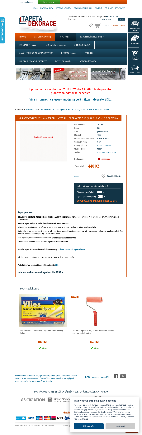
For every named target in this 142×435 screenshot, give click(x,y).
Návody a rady (46, 8)
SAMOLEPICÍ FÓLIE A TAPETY (92, 36)
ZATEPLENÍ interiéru (63, 61)
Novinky (22, 36)
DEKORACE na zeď (68, 53)
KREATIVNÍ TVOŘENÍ (88, 61)
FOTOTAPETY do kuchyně (55, 44)
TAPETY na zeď (65, 36)
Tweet (76, 176)
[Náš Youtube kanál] (123, 376)
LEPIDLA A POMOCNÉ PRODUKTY (33, 61)
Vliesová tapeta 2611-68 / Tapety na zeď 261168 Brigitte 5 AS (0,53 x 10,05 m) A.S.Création (74, 109)
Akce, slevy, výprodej (42, 36)
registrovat (120, 8)
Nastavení (120, 426)
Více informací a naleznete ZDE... (70, 99)
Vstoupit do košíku (118, 25)
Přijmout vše (88, 426)
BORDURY (89, 53)
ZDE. (57, 265)
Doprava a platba (63, 8)
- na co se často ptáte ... (99, 377)
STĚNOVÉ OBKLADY (82, 44)
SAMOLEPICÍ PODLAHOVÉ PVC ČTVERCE (36, 53)
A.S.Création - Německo (106, 152)
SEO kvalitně (36, 426)
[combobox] (109, 19)
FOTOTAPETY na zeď (27, 44)
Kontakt (98, 8)
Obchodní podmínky (83, 8)
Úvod (35, 8)
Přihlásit (109, 8)
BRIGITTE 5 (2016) (104, 145)
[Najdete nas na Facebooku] (116, 376)
